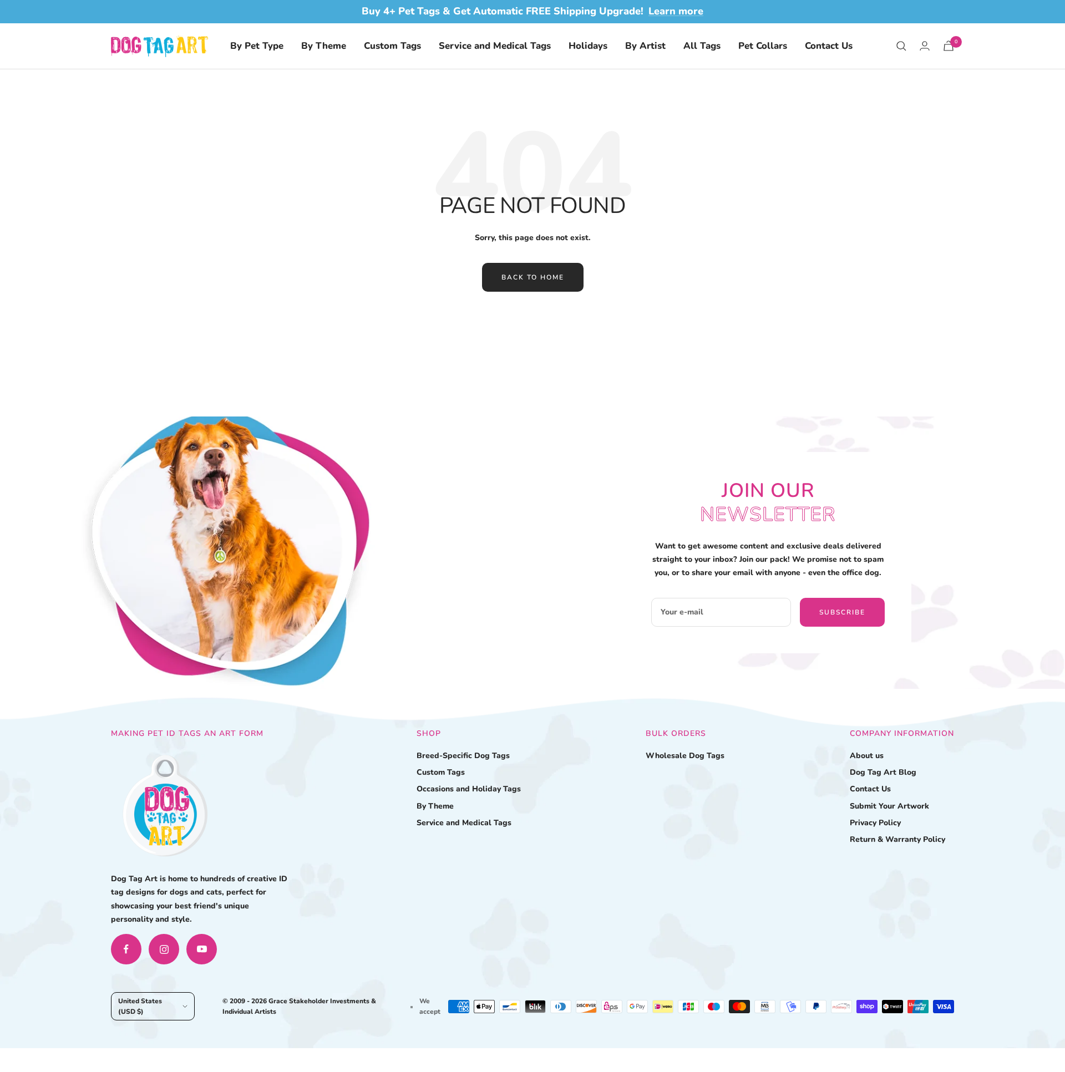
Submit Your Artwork (889, 806)
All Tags (702, 45)
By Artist (645, 45)
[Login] (925, 45)
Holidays (588, 45)
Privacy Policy (875, 822)
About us (867, 755)
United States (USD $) (140, 1006)
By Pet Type (256, 45)
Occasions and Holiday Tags (469, 789)
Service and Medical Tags (495, 45)
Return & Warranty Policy (897, 839)
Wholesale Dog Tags (685, 755)
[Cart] (948, 45)
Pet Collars (762, 45)
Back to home (532, 277)
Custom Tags (392, 45)
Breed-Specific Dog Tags (463, 755)
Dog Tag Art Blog (883, 772)
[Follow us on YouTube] (201, 949)
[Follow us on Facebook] (126, 949)
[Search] (901, 46)
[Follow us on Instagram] (164, 949)
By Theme (323, 45)
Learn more (675, 11)
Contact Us (829, 45)
